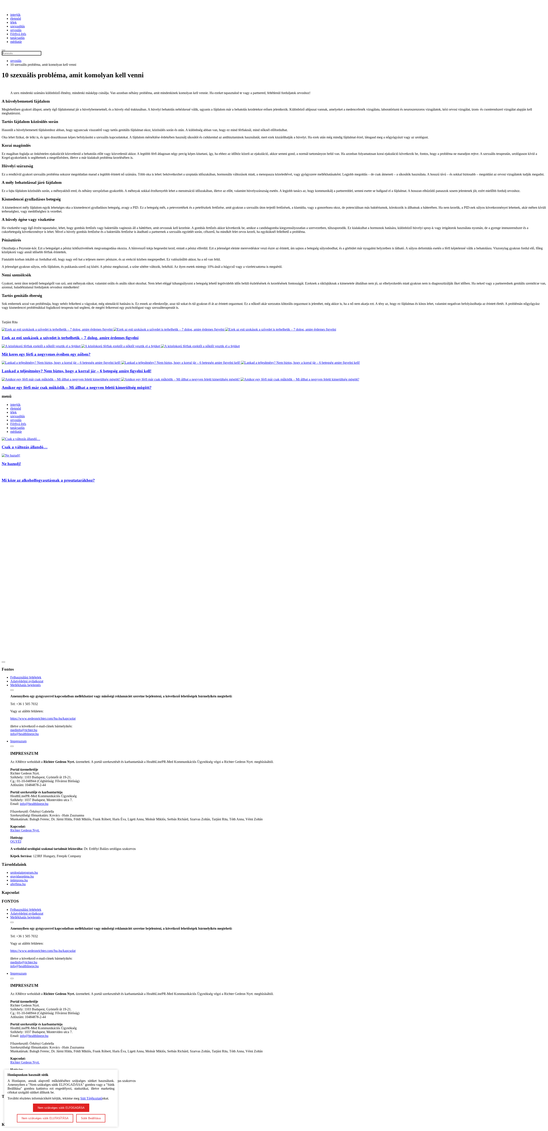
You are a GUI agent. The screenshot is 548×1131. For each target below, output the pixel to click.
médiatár (16, 41)
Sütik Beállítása (91, 1118)
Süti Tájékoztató (91, 1098)
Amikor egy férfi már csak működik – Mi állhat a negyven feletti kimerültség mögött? (77, 387)
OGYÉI (15, 841)
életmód (15, 18)
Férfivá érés (18, 34)
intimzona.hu (19, 880)
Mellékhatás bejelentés (25, 685)
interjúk (15, 14)
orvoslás (15, 30)
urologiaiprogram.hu (24, 872)
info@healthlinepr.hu (24, 734)
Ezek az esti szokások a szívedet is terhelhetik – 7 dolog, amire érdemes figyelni (70, 338)
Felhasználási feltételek (25, 677)
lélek (13, 22)
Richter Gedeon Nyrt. (25, 830)
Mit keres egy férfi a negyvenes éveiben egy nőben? (46, 354)
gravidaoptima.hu (22, 876)
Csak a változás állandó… (25, 447)
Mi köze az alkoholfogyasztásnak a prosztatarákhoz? (48, 480)
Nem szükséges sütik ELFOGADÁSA (61, 1107)
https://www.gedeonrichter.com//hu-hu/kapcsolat (43, 718)
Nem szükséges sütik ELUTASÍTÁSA (45, 1118)
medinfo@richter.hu (23, 730)
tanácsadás (17, 38)
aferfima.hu (18, 884)
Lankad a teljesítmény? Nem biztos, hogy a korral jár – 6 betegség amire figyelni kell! (76, 371)
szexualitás (17, 26)
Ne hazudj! (11, 463)
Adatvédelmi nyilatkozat (26, 681)
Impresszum (18, 741)
